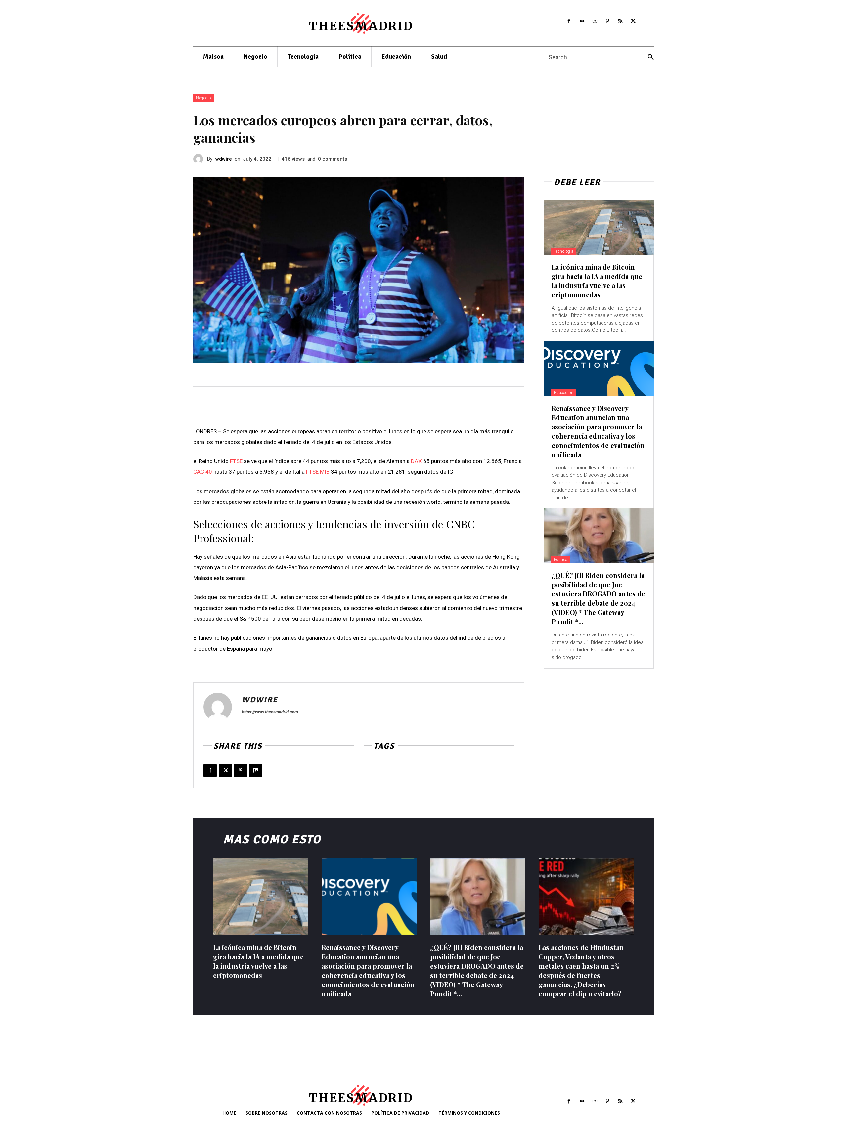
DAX (416, 461)
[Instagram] (595, 21)
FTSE (236, 461)
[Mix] (255, 770)
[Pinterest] (607, 21)
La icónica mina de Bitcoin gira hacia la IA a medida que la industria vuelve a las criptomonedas (597, 280)
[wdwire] (200, 159)
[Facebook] (569, 21)
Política (561, 559)
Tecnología (564, 251)
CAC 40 (202, 471)
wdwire (223, 159)
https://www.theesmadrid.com (270, 711)
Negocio (203, 98)
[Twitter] (633, 21)
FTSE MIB (318, 471)
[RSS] (620, 21)
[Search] (651, 57)
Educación (564, 392)
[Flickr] (582, 21)
